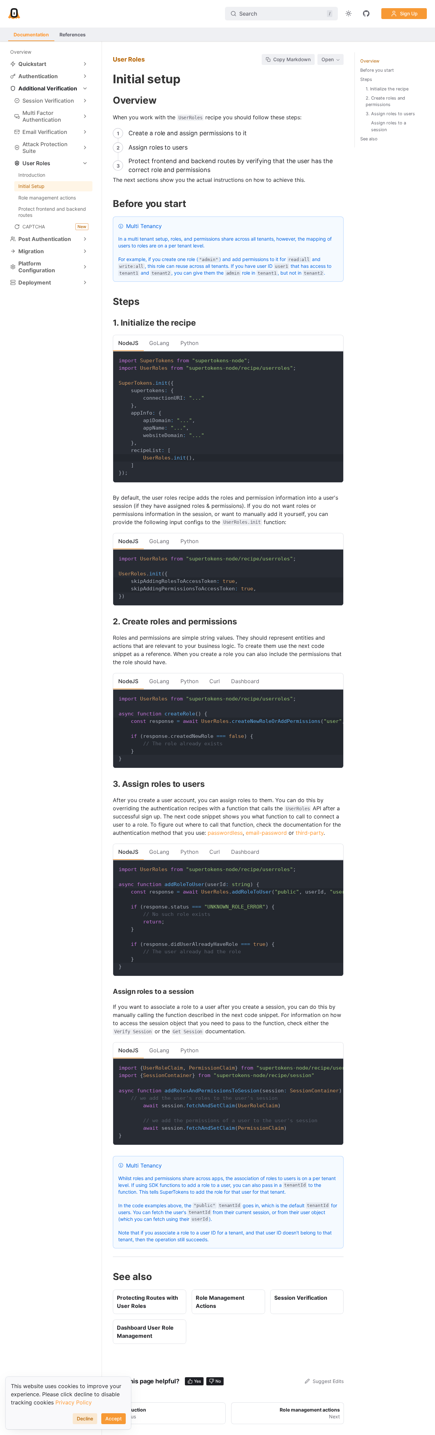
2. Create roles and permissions (385, 101)
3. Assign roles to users (390, 113)
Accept (113, 1418)
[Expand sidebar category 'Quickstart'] (85, 63)
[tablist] (228, 343)
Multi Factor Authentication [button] (41, 116)
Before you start (377, 70)
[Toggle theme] (348, 13)
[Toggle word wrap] (322, 698)
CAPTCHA (54, 226)
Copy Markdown (292, 59)
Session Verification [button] (48, 100)
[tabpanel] (228, 417)
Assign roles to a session (388, 126)
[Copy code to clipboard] (335, 359)
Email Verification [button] (44, 131)
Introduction (31, 175)
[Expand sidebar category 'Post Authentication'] (85, 239)
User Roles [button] (36, 163)
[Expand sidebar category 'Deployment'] (85, 282)
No (218, 1381)
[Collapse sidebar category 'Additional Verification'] (85, 88)
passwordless (225, 832)
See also (369, 138)
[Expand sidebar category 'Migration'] (85, 251)
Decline (85, 1418)
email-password (266, 832)
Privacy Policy (73, 1402)
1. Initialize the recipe (387, 88)
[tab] (128, 343)
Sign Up (409, 13)
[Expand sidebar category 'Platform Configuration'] (85, 267)
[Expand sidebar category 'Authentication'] (85, 76)
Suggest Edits (328, 1381)
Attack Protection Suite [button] (45, 147)
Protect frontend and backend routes (52, 212)
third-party (310, 832)
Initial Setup (31, 186)
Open (327, 59)
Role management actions (47, 198)
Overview (20, 52)
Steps (366, 79)
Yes (197, 1381)
